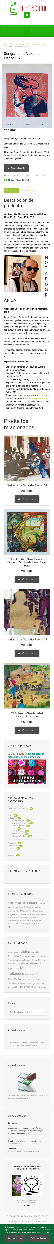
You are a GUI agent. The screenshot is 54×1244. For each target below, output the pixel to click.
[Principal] (27, 31)
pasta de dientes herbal (20, 917)
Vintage (11, 855)
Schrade (18, 924)
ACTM (18, 952)
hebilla (22, 915)
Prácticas (41, 980)
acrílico (13, 903)
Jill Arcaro (16, 969)
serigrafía (42, 175)
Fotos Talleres (29, 963)
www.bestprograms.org (36, 398)
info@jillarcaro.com (21, 1141)
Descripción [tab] (11, 190)
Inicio (6, 44)
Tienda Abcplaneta (17, 44)
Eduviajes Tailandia (35, 956)
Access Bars (12, 952)
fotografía (27, 910)
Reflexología (12, 924)
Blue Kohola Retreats (27, 1203)
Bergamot (42, 903)
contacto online (14, 1144)
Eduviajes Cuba (17, 956)
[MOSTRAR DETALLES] (27, 458)
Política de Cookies (38, 1238)
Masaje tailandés (30, 915)
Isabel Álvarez (17, 831)
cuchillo (31, 907)
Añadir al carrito (18, 168)
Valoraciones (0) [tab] (28, 190)
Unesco (28, 984)
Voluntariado (42, 987)
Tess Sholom (38, 924)
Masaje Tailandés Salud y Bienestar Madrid (24, 1151)
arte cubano (34, 175)
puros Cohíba (27, 920)
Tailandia (13, 846)
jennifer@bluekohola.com (27, 1200)
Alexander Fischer (14, 175)
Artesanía (11, 843)
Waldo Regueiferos (19, 823)
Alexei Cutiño (17, 833)
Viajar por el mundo (23, 986)
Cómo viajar (34, 952)
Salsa (14, 983)
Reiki (9, 984)
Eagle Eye (37, 907)
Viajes (35, 987)
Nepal (33, 974)
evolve (10, 1221)
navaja (38, 915)
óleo (10, 927)
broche (10, 907)
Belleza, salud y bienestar (17, 808)
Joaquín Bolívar (18, 826)
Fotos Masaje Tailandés (29, 960)
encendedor (11, 911)
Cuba (12, 818)
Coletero (26, 907)
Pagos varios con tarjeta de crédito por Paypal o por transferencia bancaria (27, 1043)
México (28, 974)
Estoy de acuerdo (15, 1238)
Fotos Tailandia (17, 964)
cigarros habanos (18, 907)
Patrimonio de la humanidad (29, 980)
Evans (18, 911)
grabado (15, 914)
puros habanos (36, 920)
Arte (43, 44)
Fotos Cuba (13, 960)
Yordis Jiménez (18, 820)
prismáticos (18, 920)
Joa (13, 828)
